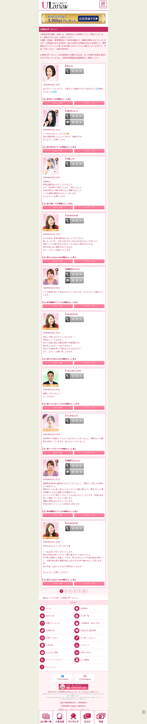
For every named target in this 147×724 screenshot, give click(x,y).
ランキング (84, 645)
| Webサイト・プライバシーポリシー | (73, 710)
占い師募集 (84, 660)
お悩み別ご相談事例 (88, 630)
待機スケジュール (53, 623)
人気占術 (49, 645)
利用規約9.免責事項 (76, 58)
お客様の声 (50, 630)
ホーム (48, 608)
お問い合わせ (85, 652)
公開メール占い (52, 638)
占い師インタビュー (88, 638)
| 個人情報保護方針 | (68, 703)
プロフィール (89, 103)
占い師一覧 (84, 616)
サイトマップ (51, 667)
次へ (85, 591)
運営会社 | (82, 706)
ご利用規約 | (82, 703)
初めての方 (50, 616)
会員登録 (83, 608)
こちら (86, 692)
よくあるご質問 (52, 652)
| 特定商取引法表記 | (69, 706)
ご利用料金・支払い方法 (89, 623)
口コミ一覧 (57, 103)
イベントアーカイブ (54, 660)
